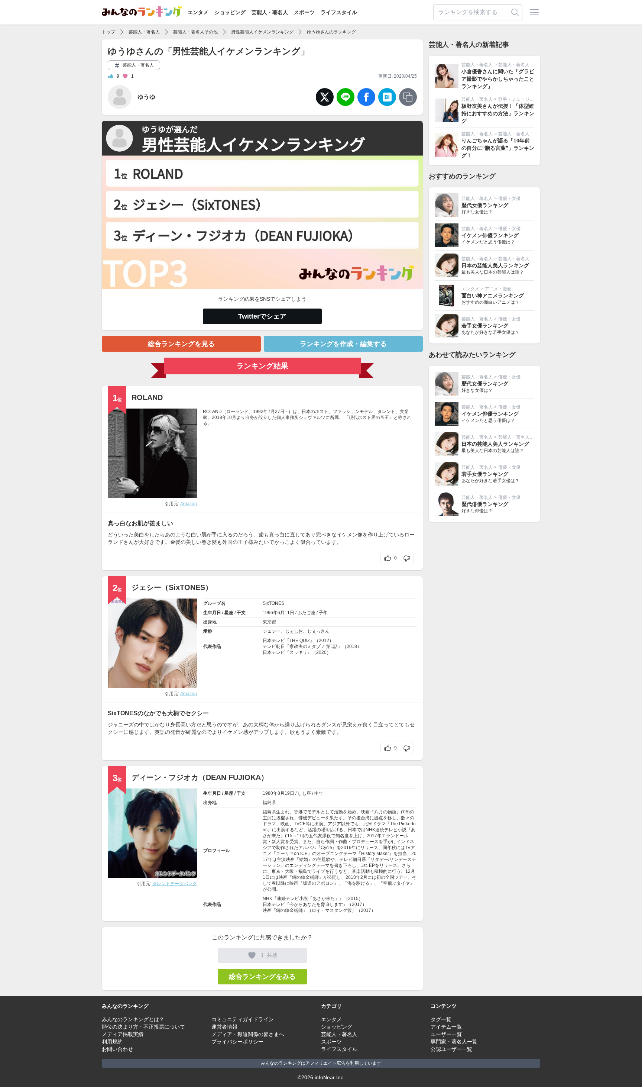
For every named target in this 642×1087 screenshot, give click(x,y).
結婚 (303, 859)
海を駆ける (358, 883)
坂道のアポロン (318, 883)
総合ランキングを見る (181, 344)
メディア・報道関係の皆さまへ (247, 1034)
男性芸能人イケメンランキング (262, 32)
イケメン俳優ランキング (490, 235)
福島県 (269, 802)
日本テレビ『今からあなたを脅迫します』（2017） (315, 904)
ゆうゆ (146, 97)
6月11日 (286, 612)
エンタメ (198, 12)
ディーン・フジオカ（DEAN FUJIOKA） (200, 777)
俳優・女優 (509, 198)
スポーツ (304, 12)
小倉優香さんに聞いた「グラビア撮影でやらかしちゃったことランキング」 (497, 78)
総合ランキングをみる (262, 976)
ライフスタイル (339, 12)
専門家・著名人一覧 (454, 1042)
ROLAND (147, 397)
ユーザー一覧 (446, 1034)
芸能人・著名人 (270, 12)
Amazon (188, 503)
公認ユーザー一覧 (451, 1049)
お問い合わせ (117, 1049)
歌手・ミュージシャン (520, 99)
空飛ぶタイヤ (396, 883)
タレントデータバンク (174, 883)
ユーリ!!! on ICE (292, 853)
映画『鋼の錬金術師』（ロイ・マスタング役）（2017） (319, 910)
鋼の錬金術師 (305, 877)
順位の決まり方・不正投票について (143, 1027)
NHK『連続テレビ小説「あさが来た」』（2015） (313, 898)
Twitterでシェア (262, 316)
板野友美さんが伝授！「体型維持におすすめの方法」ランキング (497, 113)
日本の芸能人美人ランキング (495, 265)
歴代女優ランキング (484, 205)
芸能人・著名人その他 (195, 32)
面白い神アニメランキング (492, 296)
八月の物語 (385, 812)
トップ (108, 32)
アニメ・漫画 (498, 288)
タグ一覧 (441, 1019)
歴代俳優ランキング (484, 504)
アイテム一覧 (446, 1027)
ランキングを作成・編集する (343, 344)
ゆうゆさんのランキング (331, 32)
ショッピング (230, 12)
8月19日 (286, 793)
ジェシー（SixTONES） (172, 587)
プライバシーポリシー (237, 1042)
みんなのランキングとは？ (133, 1019)
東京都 (269, 622)
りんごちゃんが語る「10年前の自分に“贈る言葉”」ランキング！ (497, 148)
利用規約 (112, 1042)
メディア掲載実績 (122, 1034)
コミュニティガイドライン (242, 1019)
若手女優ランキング (484, 326)
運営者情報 (224, 1027)
